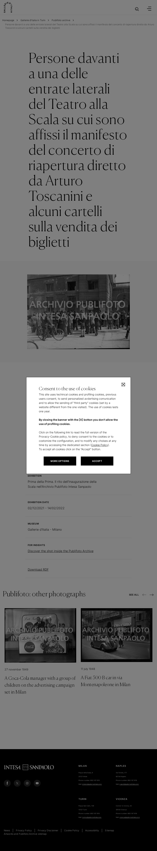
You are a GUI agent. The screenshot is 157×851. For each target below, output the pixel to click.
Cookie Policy (99, 445)
